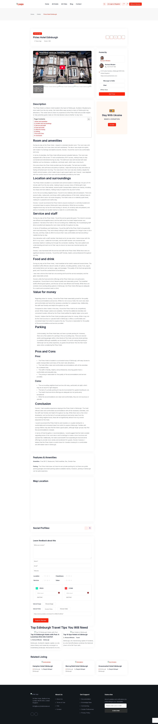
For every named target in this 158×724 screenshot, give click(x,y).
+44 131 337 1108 (111, 66)
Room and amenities (41, 121)
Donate (112, 124)
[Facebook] (86, 528)
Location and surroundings (43, 123)
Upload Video (37, 609)
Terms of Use (61, 702)
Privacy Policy (85, 713)
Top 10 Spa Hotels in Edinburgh (75, 635)
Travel (78, 637)
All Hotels (55, 4)
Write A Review (135, 4)
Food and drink (39, 127)
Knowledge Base (86, 702)
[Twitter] (90, 528)
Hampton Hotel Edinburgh (43, 666)
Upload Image (37, 604)
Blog (71, 4)
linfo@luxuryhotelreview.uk (41, 706)
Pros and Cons (39, 133)
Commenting (85, 706)
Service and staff (40, 125)
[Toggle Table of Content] (88, 119)
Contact (78, 4)
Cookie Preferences (87, 709)
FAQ (58, 706)
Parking (37, 131)
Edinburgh (37, 33)
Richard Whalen (37, 640)
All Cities (64, 4)
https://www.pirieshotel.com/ (109, 76)
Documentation (86, 699)
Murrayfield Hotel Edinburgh (77, 666)
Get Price (112, 94)
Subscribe (116, 710)
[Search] (104, 4)
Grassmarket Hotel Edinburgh (110, 666)
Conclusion (38, 135)
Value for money (40, 129)
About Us (60, 699)
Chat (104, 85)
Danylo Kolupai (47, 669)
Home (47, 4)
